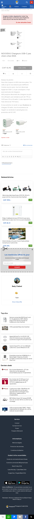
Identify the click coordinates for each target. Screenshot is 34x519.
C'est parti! (17, 267)
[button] (17, 254)
